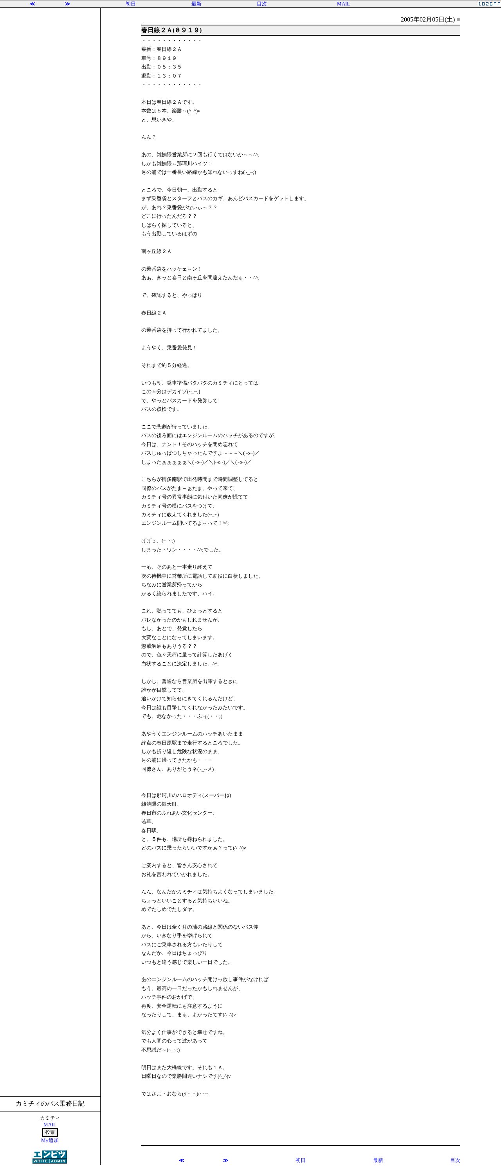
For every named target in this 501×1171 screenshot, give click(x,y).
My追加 (50, 1140)
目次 (262, 4)
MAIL (343, 4)
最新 (196, 4)
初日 (131, 4)
